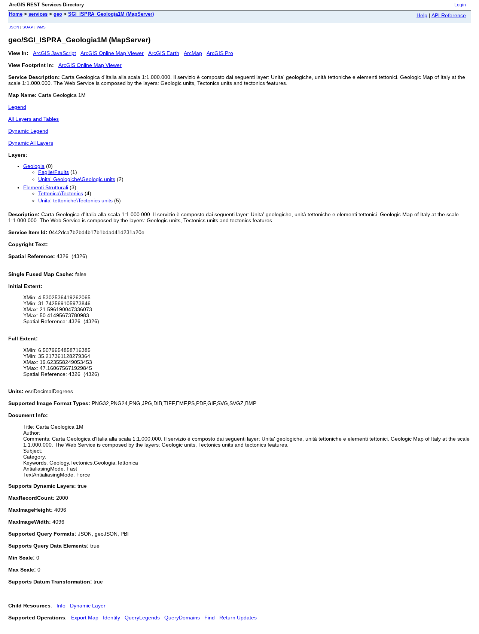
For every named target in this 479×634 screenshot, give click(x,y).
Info (61, 606)
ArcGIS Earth (163, 53)
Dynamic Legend (28, 131)
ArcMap (193, 53)
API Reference (448, 15)
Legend (17, 107)
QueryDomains (182, 618)
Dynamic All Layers (30, 143)
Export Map (84, 618)
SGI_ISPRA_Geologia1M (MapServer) (111, 14)
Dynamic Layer (88, 606)
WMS (41, 27)
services (38, 14)
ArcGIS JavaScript (54, 53)
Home (15, 14)
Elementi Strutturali (45, 187)
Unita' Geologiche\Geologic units (76, 179)
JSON (14, 27)
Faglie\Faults (53, 172)
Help (422, 15)
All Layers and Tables (33, 119)
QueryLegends (142, 618)
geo (58, 14)
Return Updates (238, 618)
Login (460, 5)
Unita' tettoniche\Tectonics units (75, 200)
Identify (111, 618)
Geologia (34, 166)
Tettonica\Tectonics (60, 193)
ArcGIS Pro (220, 53)
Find (209, 618)
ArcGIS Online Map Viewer (112, 53)
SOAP (27, 27)
